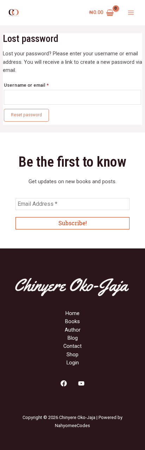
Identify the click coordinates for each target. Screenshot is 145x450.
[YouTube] (81, 383)
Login (73, 362)
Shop (72, 354)
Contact (72, 346)
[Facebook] (64, 383)
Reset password (26, 114)
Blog (73, 338)
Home (72, 313)
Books (72, 321)
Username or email (36, 84)
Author (73, 330)
